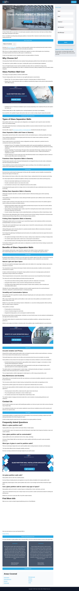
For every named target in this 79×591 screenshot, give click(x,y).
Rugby (3, 533)
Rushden (30, 580)
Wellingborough (31, 577)
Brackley (5, 581)
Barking (7, 533)
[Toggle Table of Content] (13, 44)
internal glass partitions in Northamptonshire (22, 129)
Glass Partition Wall (12, 47)
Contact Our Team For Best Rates (28, 115)
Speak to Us (28, 347)
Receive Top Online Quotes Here (28, 536)
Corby (29, 582)
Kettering (30, 578)
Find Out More (28, 169)
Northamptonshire (7, 579)
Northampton (6, 577)
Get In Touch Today (28, 40)
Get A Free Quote (28, 568)
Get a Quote (27, 21)
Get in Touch (27, 254)
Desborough (6, 583)
